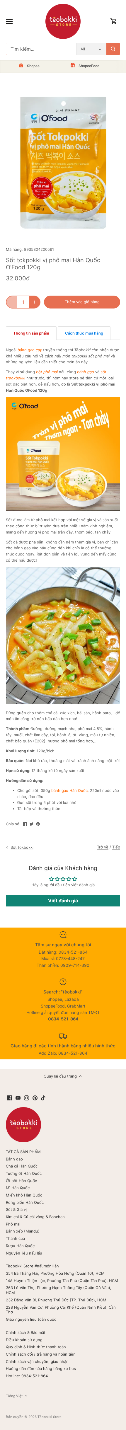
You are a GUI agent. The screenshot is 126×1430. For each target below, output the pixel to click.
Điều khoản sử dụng (24, 1339)
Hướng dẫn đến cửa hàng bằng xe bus (41, 1368)
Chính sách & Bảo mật (25, 1332)
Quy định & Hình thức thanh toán (36, 1346)
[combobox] (41, 49)
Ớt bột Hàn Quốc (21, 1180)
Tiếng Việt (14, 1396)
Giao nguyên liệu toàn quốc (31, 1319)
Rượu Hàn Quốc (20, 1245)
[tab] (31, 333)
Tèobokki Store (50, 1417)
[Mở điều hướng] (9, 21)
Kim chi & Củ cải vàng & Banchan (35, 1216)
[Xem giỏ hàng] (113, 21)
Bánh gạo (14, 1159)
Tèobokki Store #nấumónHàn (32, 1266)
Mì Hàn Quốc (18, 1187)
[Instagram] (26, 1097)
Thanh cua (15, 1238)
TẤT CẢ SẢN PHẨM (23, 1151)
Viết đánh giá (63, 901)
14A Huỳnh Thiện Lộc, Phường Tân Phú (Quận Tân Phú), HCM (62, 1280)
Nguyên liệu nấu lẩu (24, 1253)
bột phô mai (47, 371)
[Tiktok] (43, 1097)
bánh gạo (85, 371)
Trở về (102, 847)
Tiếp (116, 847)
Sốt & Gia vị (16, 1209)
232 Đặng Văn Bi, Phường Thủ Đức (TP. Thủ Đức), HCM (56, 1300)
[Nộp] (113, 49)
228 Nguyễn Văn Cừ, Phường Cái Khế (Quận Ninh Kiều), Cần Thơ (61, 1310)
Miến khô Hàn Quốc (24, 1195)
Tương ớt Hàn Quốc (24, 1173)
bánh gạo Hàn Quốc (69, 790)
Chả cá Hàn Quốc (22, 1166)
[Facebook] (9, 1097)
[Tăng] (34, 302)
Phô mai (13, 1224)
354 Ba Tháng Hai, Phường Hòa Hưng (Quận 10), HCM (55, 1273)
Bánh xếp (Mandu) (23, 1231)
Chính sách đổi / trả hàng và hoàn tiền (41, 1354)
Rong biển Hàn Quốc (25, 1202)
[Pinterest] (35, 1097)
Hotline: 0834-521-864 (27, 1375)
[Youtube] (18, 1097)
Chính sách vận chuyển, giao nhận (37, 1361)
